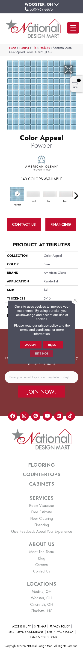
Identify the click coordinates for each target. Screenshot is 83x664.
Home (12, 48)
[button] (41, 392)
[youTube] (47, 416)
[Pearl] (33, 194)
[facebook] (12, 416)
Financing (60, 224)
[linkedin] (58, 416)
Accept (31, 345)
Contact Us (24, 224)
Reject (53, 345)
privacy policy (48, 325)
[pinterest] (35, 416)
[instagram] (24, 416)
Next (76, 193)
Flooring (24, 48)
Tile (34, 48)
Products (45, 48)
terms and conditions (35, 329)
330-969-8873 (41, 9)
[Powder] (17, 194)
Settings (41, 353)
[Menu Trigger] (73, 28)
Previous (6, 193)
